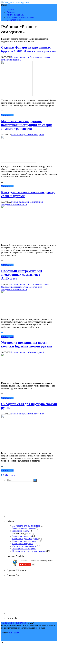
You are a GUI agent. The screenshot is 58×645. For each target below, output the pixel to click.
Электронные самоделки (24, 548)
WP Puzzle (14, 632)
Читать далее (7, 115)
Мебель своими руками (23, 528)
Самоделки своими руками (14, 623)
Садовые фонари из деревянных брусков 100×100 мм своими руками (28, 49)
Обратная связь (14, 20)
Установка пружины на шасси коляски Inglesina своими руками (26, 344)
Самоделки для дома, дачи (25, 538)
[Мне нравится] (2, 182)
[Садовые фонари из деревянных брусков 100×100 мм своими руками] (17, 95)
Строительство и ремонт (24, 546)
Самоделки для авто (39, 284)
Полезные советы (20, 531)
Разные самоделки (20, 57)
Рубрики (11, 12)
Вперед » (10, 475)
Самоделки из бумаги (22, 543)
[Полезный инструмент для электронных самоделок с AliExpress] (18, 314)
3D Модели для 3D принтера (26, 526)
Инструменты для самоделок (20, 17)
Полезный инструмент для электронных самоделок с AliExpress (21, 274)
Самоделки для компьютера (14, 287)
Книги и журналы (15, 15)
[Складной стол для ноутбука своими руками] (18, 448)
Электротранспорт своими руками (29, 551)
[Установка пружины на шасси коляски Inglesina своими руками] (18, 378)
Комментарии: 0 (13, 60)
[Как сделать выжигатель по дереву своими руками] (18, 240)
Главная (10, 9)
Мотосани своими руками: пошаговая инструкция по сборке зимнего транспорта (26, 124)
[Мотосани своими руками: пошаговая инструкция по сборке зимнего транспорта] (18, 161)
